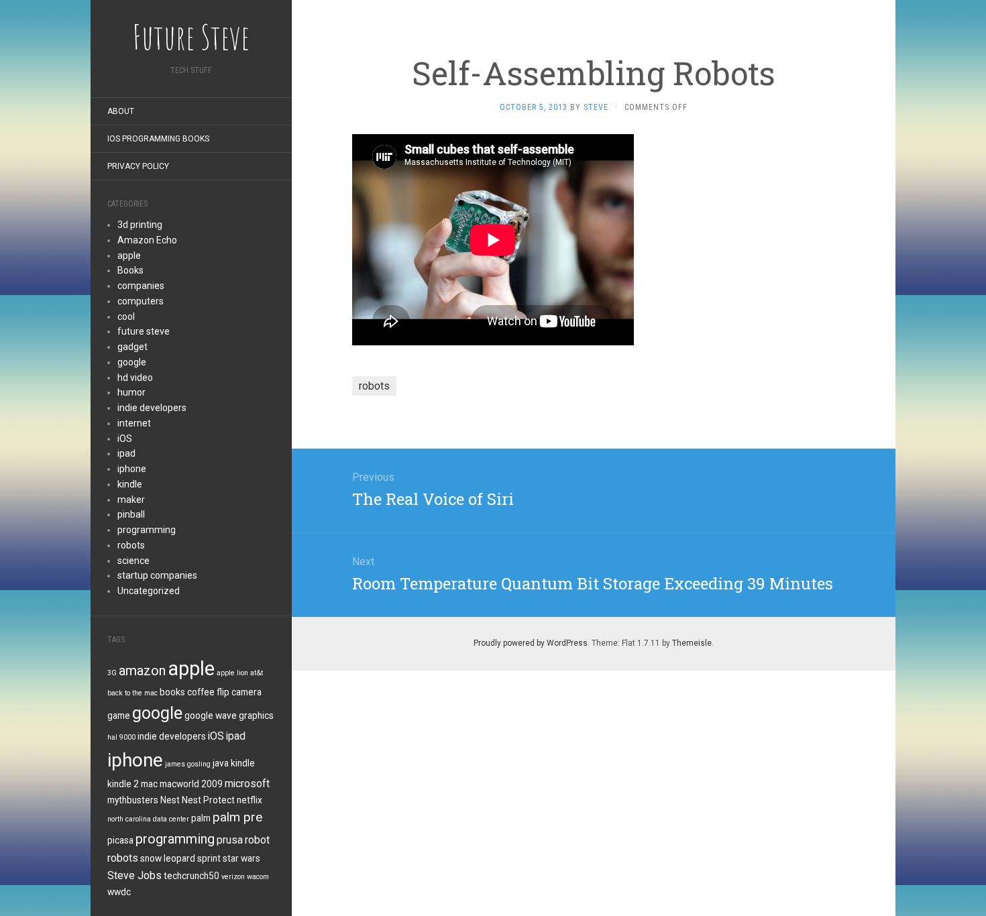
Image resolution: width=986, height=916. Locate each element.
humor (131, 392)
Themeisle (692, 643)
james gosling (188, 764)
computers (140, 301)
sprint (209, 858)
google (131, 362)
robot (257, 840)
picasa (120, 840)
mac (149, 784)
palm (201, 818)
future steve (143, 331)
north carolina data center (148, 819)
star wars (241, 858)
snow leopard (167, 858)
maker (131, 499)
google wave (210, 715)
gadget (132, 346)
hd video (135, 377)
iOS (124, 438)
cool (126, 316)
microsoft (247, 783)
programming (146, 529)
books (172, 692)
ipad (126, 453)
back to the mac (132, 693)
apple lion (232, 673)
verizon (233, 876)
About (120, 111)
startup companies (157, 575)
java (221, 763)
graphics (256, 715)
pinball (131, 514)
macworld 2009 (191, 784)
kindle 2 (123, 784)
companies (140, 285)
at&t (256, 673)
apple (129, 255)
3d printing (139, 224)
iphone (131, 468)
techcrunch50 (191, 875)
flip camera (239, 692)
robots (131, 545)
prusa (230, 840)
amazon (142, 671)
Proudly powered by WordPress (531, 643)
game (118, 715)
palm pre (237, 817)
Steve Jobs (134, 875)
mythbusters (132, 800)
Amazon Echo (147, 240)
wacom (258, 876)
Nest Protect (208, 800)
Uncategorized (148, 590)
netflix (249, 800)
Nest (170, 800)
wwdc (119, 891)
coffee (201, 692)
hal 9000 (121, 737)
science (133, 560)
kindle (129, 484)
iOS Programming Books (158, 139)
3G (112, 673)
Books (130, 270)
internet (134, 423)
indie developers (151, 407)
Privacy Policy (138, 166)
